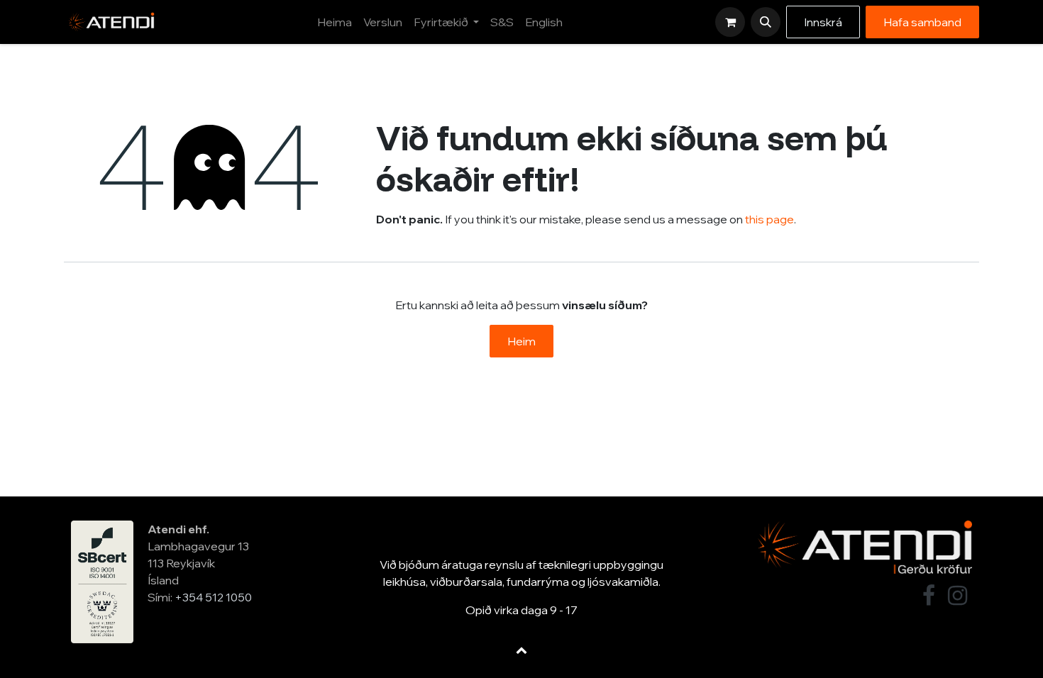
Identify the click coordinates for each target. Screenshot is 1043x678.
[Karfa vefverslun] (730, 22)
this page (769, 219)
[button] (765, 22)
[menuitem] (334, 22)
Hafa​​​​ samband (922, 22)
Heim (521, 341)
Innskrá (823, 22)
